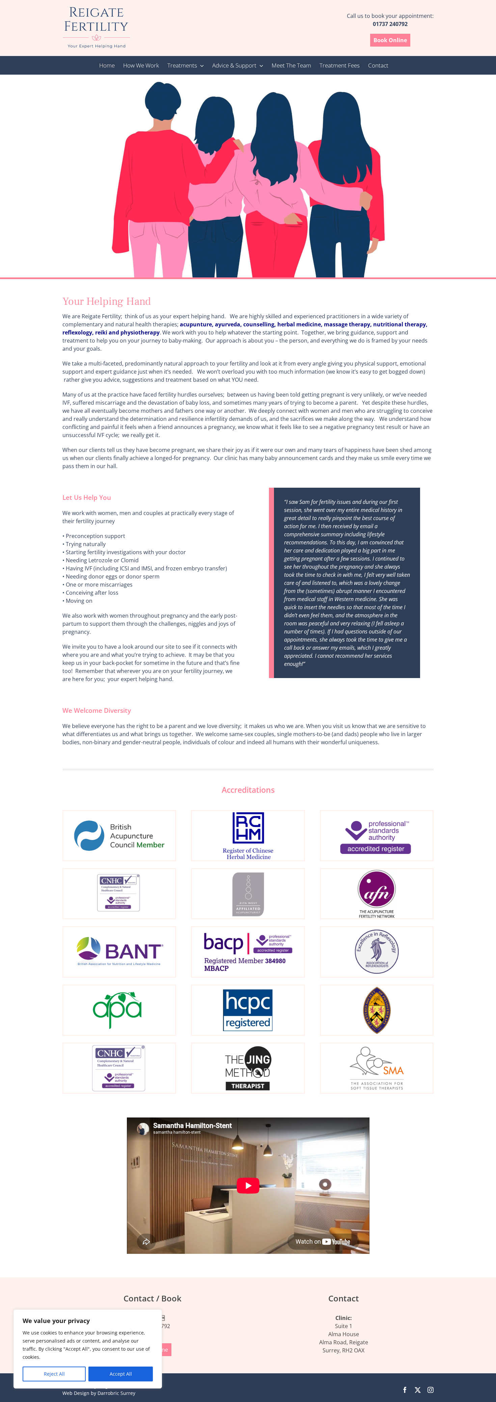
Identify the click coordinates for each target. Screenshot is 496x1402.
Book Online (390, 40)
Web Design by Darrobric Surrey (98, 1393)
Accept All (121, 1374)
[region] (87, 1349)
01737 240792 (390, 24)
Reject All (54, 1374)
